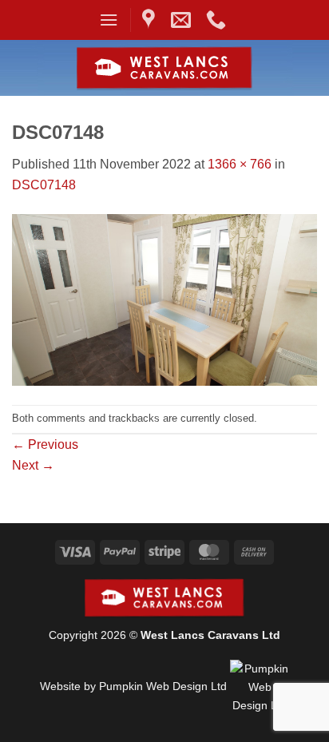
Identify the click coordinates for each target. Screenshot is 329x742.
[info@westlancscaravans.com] (183, 20)
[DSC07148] (164, 299)
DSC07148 (44, 185)
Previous (45, 444)
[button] (108, 19)
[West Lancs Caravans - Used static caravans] (164, 68)
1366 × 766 (240, 164)
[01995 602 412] (218, 20)
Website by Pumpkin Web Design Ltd (133, 686)
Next (33, 465)
